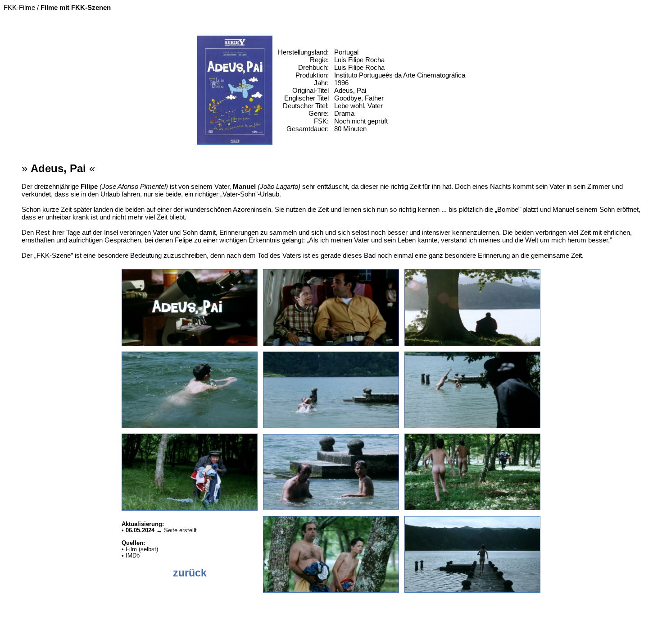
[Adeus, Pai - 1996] (190, 343)
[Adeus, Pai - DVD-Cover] (235, 142)
